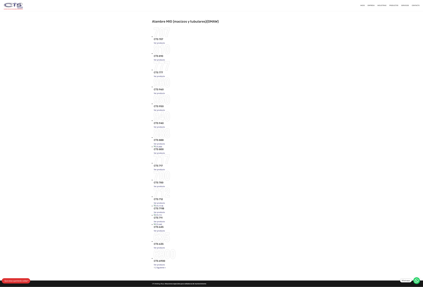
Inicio (362, 5)
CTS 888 (159, 140)
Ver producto (159, 43)
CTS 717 (158, 165)
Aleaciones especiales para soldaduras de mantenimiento (185, 284)
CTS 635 (159, 243)
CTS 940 (159, 123)
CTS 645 (159, 227)
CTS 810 (158, 56)
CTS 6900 (159, 260)
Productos (393, 5)
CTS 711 (158, 217)
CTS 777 (158, 72)
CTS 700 (158, 182)
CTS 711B (159, 208)
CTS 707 (158, 39)
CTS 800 (159, 149)
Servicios (405, 5)
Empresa (371, 5)
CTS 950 (159, 106)
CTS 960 (159, 89)
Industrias (381, 5)
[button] (416, 280)
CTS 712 (158, 199)
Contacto (415, 5)
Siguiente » (161, 267)
